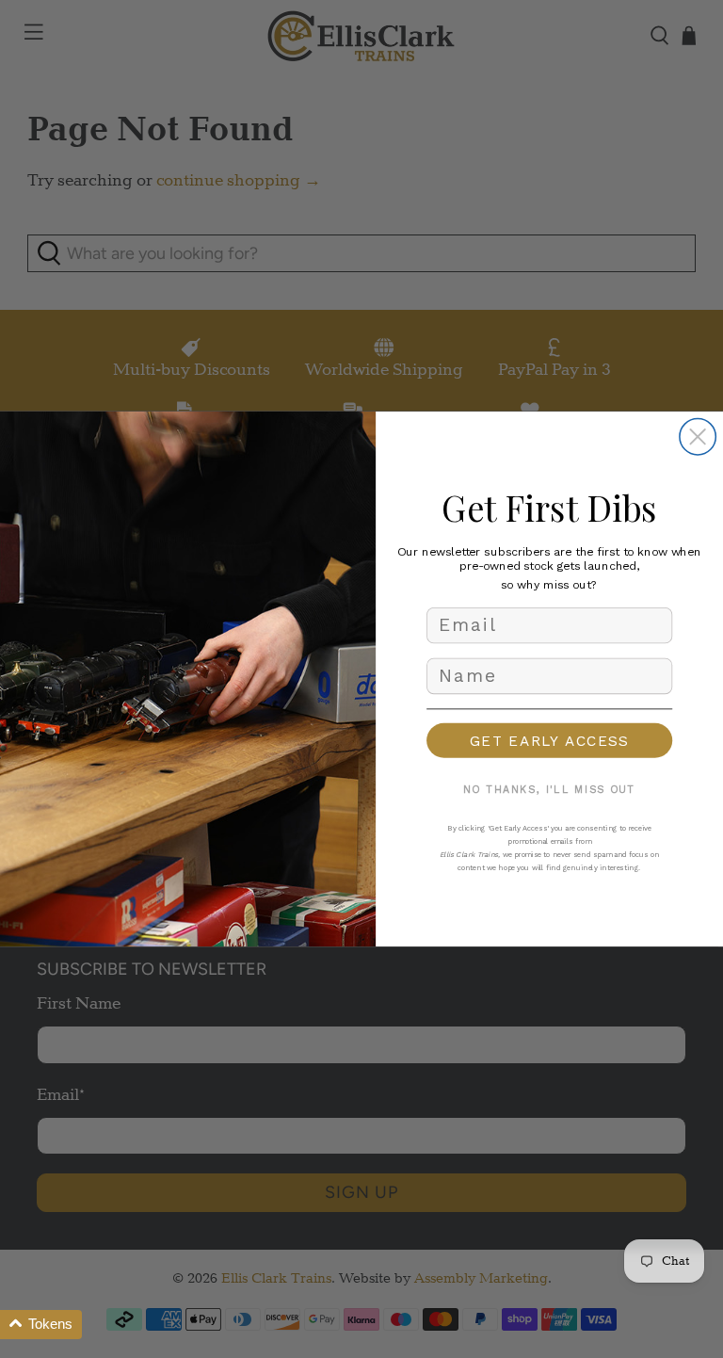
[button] (41, 1324)
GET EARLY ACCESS (549, 740)
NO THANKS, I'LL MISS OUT (549, 790)
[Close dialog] (697, 437)
